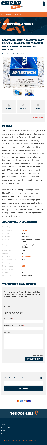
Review (7, 333)
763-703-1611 (21, 413)
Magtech (24, 230)
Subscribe (23, 388)
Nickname (8, 319)
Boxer (23, 263)
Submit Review (33, 359)
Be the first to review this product (13, 54)
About (3, 424)
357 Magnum (26, 256)
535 (22, 269)
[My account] (43, 2)
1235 (23, 266)
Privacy (3, 430)
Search (45, 14)
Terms (3, 434)
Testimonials (5, 427)
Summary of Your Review (13, 326)
